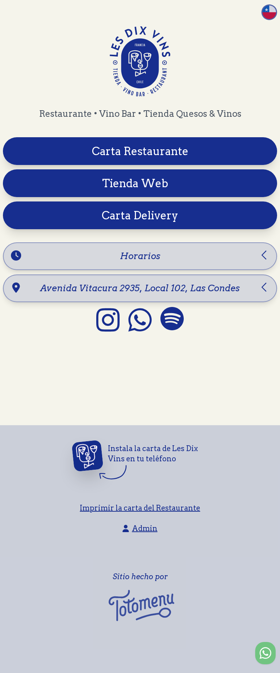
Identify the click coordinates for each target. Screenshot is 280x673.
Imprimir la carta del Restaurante (140, 508)
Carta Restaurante (140, 151)
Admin (145, 528)
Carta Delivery (140, 215)
